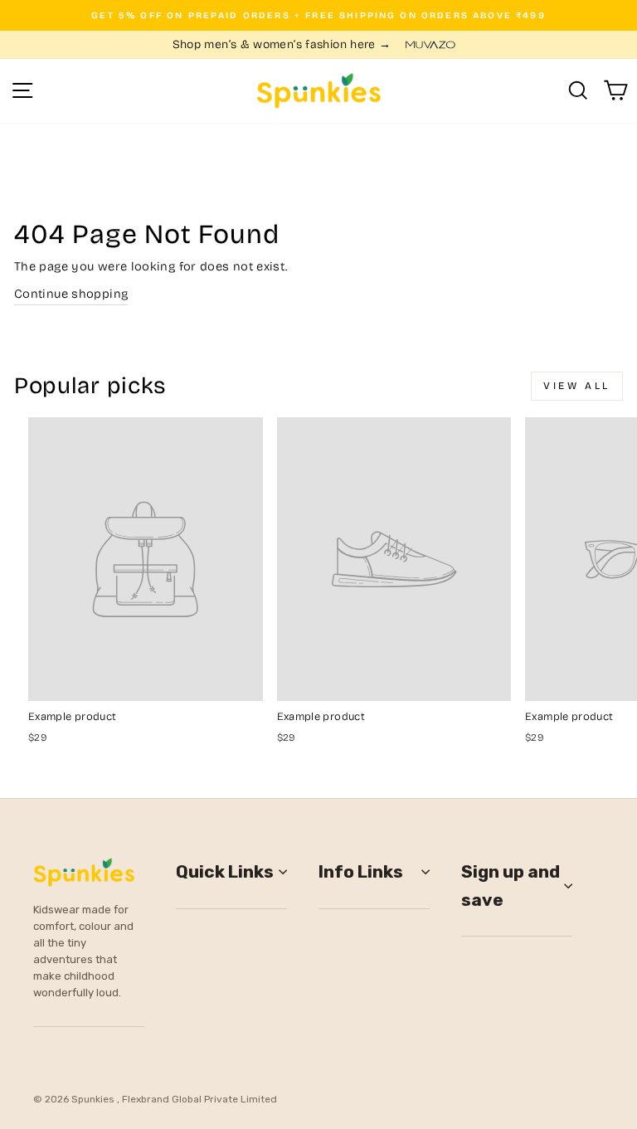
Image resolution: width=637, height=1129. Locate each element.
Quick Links (225, 871)
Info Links (360, 871)
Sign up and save (510, 885)
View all (576, 386)
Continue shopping (71, 293)
